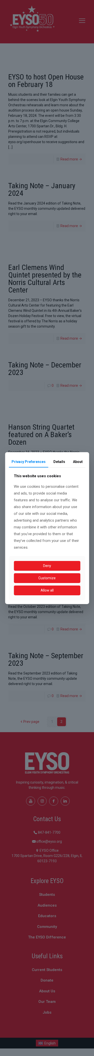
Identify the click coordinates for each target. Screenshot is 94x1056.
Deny (47, 566)
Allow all (47, 590)
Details (59, 461)
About (78, 461)
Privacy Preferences (29, 461)
